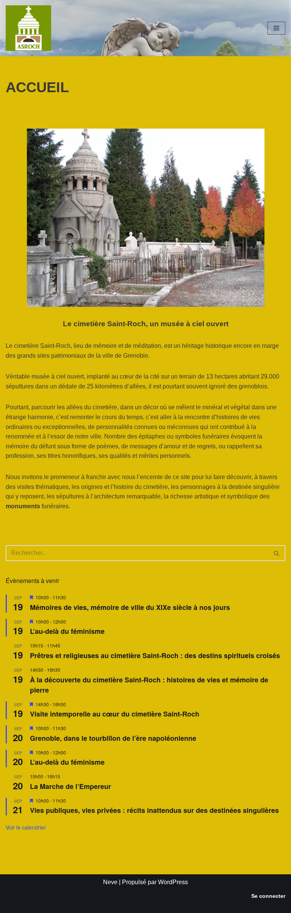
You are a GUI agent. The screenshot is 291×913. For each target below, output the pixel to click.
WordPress (173, 882)
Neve (110, 882)
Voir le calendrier (26, 827)
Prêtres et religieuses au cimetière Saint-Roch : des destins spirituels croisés (155, 655)
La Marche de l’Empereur (70, 786)
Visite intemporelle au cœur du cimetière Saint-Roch (114, 714)
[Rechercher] (276, 553)
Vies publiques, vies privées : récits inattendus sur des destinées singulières (154, 810)
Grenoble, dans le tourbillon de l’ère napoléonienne (113, 738)
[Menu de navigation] (276, 28)
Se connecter (268, 896)
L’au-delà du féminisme (67, 631)
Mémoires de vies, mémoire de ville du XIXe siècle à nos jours (130, 607)
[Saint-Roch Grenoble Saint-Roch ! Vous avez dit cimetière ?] (28, 28)
